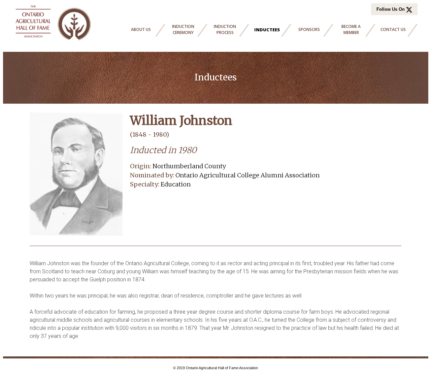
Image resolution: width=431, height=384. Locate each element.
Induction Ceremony (183, 29)
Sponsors (309, 29)
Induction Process (225, 29)
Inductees (267, 30)
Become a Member (351, 29)
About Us (141, 29)
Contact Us (393, 29)
